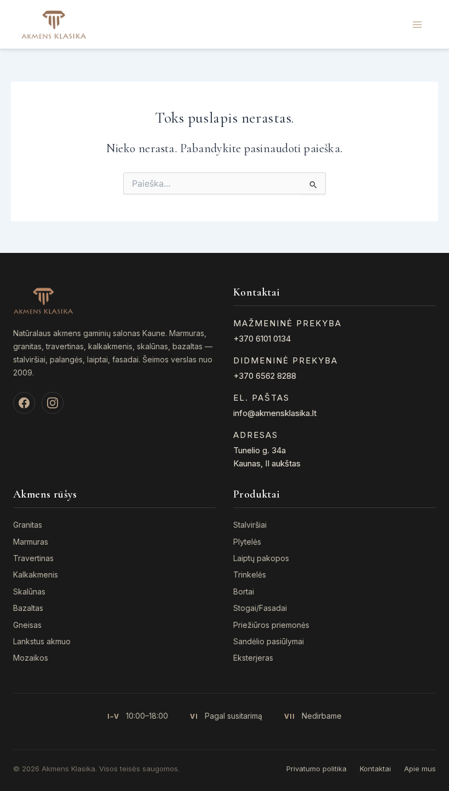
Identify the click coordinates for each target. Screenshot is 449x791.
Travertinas (33, 558)
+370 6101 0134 (262, 338)
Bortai (243, 591)
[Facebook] (24, 403)
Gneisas (27, 625)
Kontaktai (375, 768)
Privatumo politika (316, 768)
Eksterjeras (253, 657)
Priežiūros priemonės (271, 625)
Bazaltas (28, 608)
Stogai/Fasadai (260, 608)
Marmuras (30, 541)
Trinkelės (249, 574)
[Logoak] (54, 24)
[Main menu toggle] (417, 24)
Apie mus (420, 768)
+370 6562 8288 (264, 376)
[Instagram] (53, 403)
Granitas (27, 524)
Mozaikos (30, 657)
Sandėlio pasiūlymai (268, 641)
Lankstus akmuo (42, 641)
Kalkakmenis (35, 574)
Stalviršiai (250, 524)
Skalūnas (29, 591)
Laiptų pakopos (261, 558)
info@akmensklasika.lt (274, 413)
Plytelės (247, 541)
